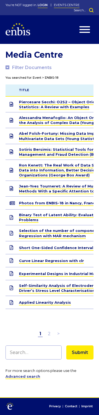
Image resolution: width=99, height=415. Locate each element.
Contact (71, 406)
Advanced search (23, 376)
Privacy (55, 406)
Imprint (87, 406)
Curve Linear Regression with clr (51, 260)
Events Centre (66, 5)
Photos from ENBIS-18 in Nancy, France (58, 203)
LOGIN (43, 5)
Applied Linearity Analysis (45, 302)
